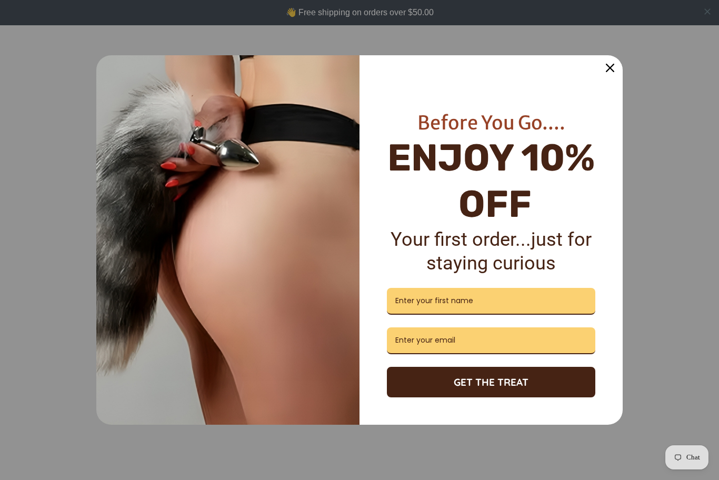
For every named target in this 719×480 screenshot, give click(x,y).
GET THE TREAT (491, 382)
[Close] (610, 68)
